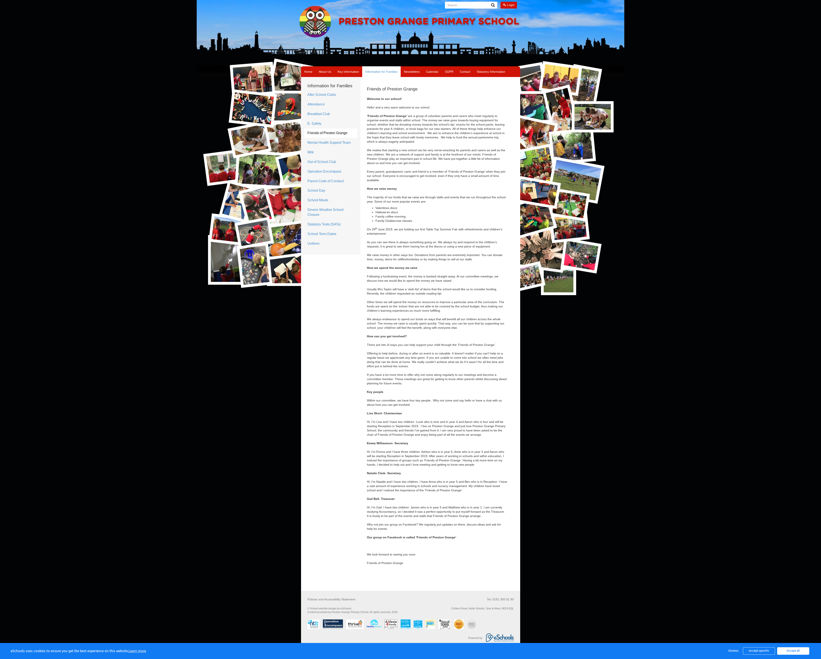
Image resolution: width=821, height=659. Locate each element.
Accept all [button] (793, 650)
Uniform (313, 243)
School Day (316, 190)
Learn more (137, 651)
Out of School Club (321, 162)
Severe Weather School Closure (325, 212)
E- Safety (314, 123)
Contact (465, 71)
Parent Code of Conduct (325, 181)
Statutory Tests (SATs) (324, 224)
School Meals (317, 200)
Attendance (316, 104)
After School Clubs (321, 94)
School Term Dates (321, 234)
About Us (325, 71)
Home (308, 71)
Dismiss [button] (733, 650)
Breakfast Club (318, 114)
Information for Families (381, 71)
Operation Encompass (324, 171)
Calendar (432, 71)
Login (510, 5)
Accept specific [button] (759, 650)
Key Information (348, 71)
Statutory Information (491, 71)
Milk (310, 152)
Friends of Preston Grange (327, 133)
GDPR (449, 71)
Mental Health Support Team (329, 142)
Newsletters (412, 71)
